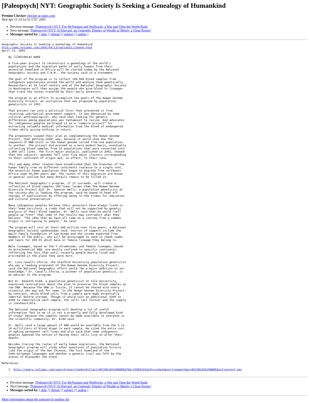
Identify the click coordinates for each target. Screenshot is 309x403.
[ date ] (44, 34)
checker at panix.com (41, 15)
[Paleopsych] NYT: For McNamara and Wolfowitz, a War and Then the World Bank (91, 26)
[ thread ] (55, 34)
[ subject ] (68, 34)
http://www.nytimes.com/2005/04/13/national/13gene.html (47, 47)
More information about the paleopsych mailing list (35, 399)
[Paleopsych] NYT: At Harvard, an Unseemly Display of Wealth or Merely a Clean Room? (90, 30)
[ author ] (82, 34)
